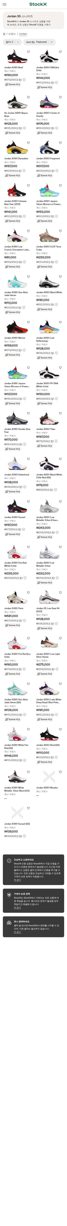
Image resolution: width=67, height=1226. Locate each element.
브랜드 (12, 33)
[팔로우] (28, 51)
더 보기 (37, 879)
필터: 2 (11, 42)
